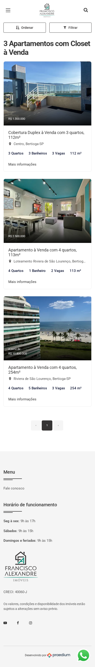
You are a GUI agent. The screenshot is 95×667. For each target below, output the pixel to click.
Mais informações (22, 164)
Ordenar (27, 27)
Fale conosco (13, 488)
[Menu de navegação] (9, 10)
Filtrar (72, 27)
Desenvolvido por (36, 655)
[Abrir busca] (85, 10)
